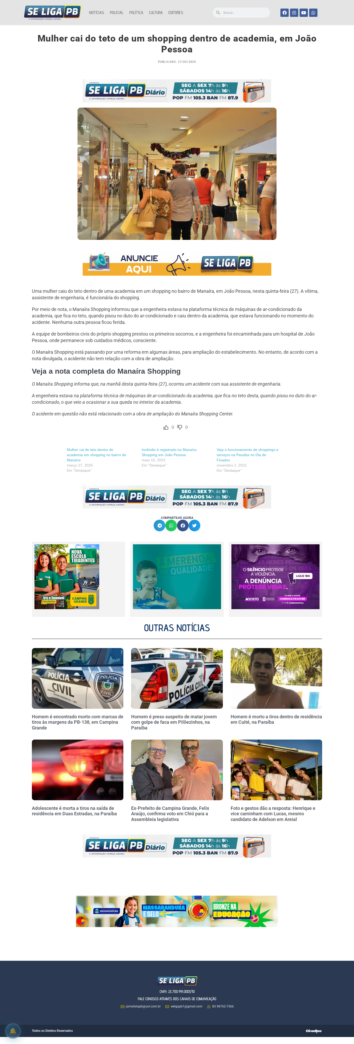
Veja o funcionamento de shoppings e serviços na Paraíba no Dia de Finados (247, 455)
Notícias (96, 12)
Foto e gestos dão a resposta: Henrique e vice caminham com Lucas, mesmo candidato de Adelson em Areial (273, 813)
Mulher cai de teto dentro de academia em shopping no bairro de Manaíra (96, 455)
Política (136, 12)
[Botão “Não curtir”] (179, 427)
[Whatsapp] (313, 13)
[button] (159, 525)
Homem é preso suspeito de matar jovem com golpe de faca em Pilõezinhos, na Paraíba (174, 722)
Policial (117, 12)
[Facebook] (284, 13)
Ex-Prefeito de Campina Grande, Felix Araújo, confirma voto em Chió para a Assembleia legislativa (170, 813)
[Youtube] (304, 13)
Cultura (156, 12)
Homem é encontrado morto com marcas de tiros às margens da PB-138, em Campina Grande (77, 722)
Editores (175, 12)
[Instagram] (294, 13)
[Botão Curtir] (165, 427)
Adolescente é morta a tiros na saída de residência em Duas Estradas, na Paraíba (75, 811)
